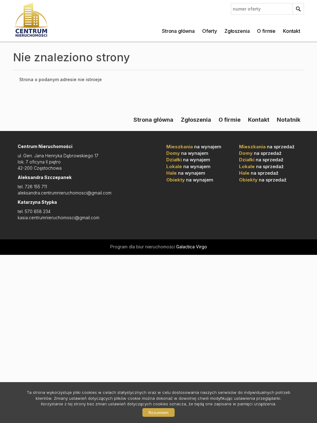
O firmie (266, 31)
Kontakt (291, 31)
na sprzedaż (266, 147)
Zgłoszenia (237, 31)
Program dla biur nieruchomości (143, 246)
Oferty (209, 31)
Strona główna (178, 31)
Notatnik (288, 119)
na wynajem (193, 147)
